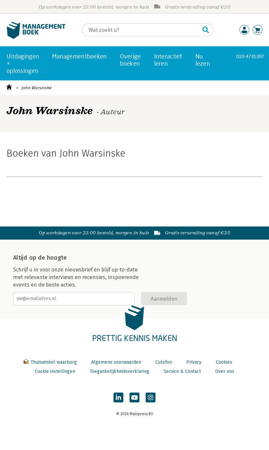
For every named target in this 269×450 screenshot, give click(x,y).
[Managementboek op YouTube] (134, 397)
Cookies (224, 362)
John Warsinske (36, 87)
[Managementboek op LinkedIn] (118, 397)
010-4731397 (250, 56)
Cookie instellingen (55, 371)
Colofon (163, 362)
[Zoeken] (205, 29)
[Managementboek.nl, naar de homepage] (36, 37)
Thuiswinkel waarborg (53, 362)
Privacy (193, 362)
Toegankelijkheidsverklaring (119, 371)
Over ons (224, 371)
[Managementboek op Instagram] (150, 397)
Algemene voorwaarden (116, 362)
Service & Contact (182, 371)
